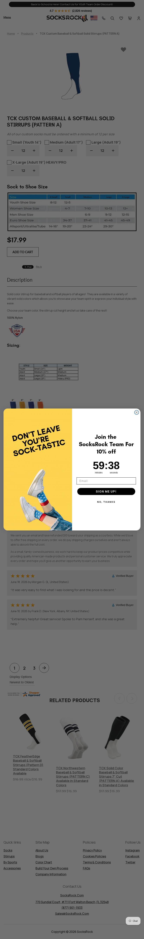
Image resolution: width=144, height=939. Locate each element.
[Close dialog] (137, 412)
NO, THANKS (106, 501)
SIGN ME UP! (106, 491)
